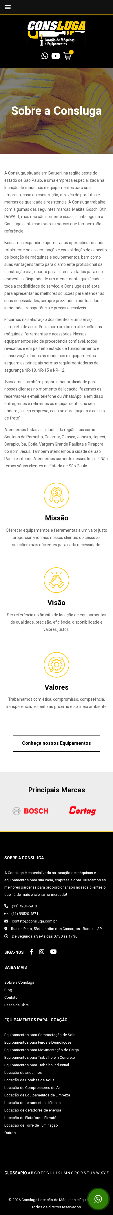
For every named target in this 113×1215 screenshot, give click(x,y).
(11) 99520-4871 (24, 913)
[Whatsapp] (44, 57)
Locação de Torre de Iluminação (31, 1125)
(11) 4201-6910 (24, 906)
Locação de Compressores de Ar (32, 1087)
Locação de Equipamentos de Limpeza (37, 1095)
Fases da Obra (16, 1005)
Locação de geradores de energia (32, 1110)
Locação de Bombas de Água (29, 1080)
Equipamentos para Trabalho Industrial (36, 1065)
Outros (10, 1133)
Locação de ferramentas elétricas (32, 1102)
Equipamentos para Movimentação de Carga (41, 1050)
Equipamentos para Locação (36, 1020)
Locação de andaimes (23, 1072)
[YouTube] (55, 57)
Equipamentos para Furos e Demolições (38, 1042)
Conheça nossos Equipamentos (56, 743)
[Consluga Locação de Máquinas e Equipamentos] (56, 33)
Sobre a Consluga (19, 982)
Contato (11, 997)
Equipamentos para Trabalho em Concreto (39, 1057)
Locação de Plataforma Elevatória (32, 1118)
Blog (8, 990)
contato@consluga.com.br (34, 921)
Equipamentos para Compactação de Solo (40, 1035)
